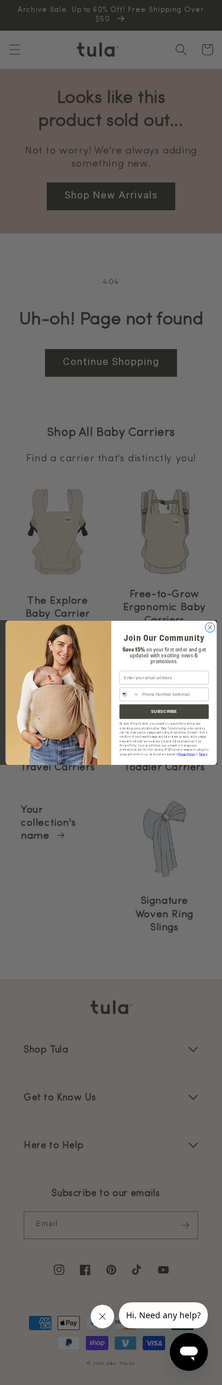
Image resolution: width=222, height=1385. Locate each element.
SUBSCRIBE (163, 711)
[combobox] (129, 693)
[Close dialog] (209, 627)
